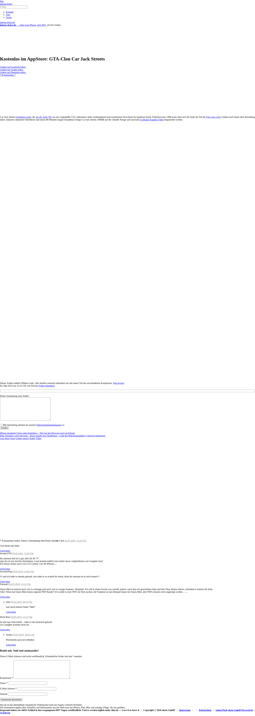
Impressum (184, 710)
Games (19, 438)
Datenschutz (205, 710)
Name (3, 683)
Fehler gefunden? (47, 386)
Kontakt (9, 12)
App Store (5, 438)
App (8, 14)
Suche (9, 17)
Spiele (32, 438)
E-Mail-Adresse (8, 688)
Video (38, 438)
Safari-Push (221, 710)
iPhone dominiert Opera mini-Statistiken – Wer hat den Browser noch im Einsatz (37, 433)
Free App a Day (213, 117)
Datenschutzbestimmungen (49, 425)
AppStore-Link (23, 117)
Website (3, 694)
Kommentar (6, 678)
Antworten (5, 551)
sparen (26, 438)
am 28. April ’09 (43, 117)
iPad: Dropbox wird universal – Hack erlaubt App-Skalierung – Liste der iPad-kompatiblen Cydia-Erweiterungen (52, 436)
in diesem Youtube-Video (152, 119)
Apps (12, 438)
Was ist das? (118, 383)
